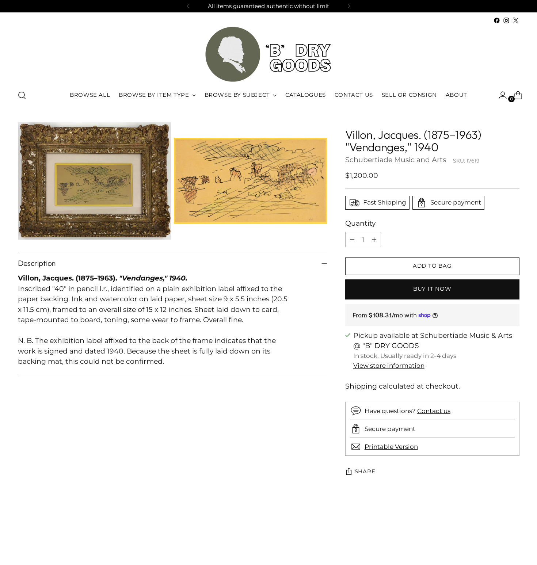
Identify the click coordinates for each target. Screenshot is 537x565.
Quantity (360, 223)
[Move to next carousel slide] (513, 540)
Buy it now (432, 289)
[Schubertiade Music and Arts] (268, 54)
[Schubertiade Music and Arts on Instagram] (506, 20)
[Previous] (188, 6)
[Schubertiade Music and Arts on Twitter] (516, 20)
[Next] (349, 6)
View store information (388, 365)
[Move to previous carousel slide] (496, 540)
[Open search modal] (22, 95)
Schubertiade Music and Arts (395, 160)
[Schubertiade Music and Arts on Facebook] (497, 20)
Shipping (361, 386)
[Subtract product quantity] (352, 239)
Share (365, 471)
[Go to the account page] (499, 95)
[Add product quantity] (374, 239)
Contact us (433, 411)
